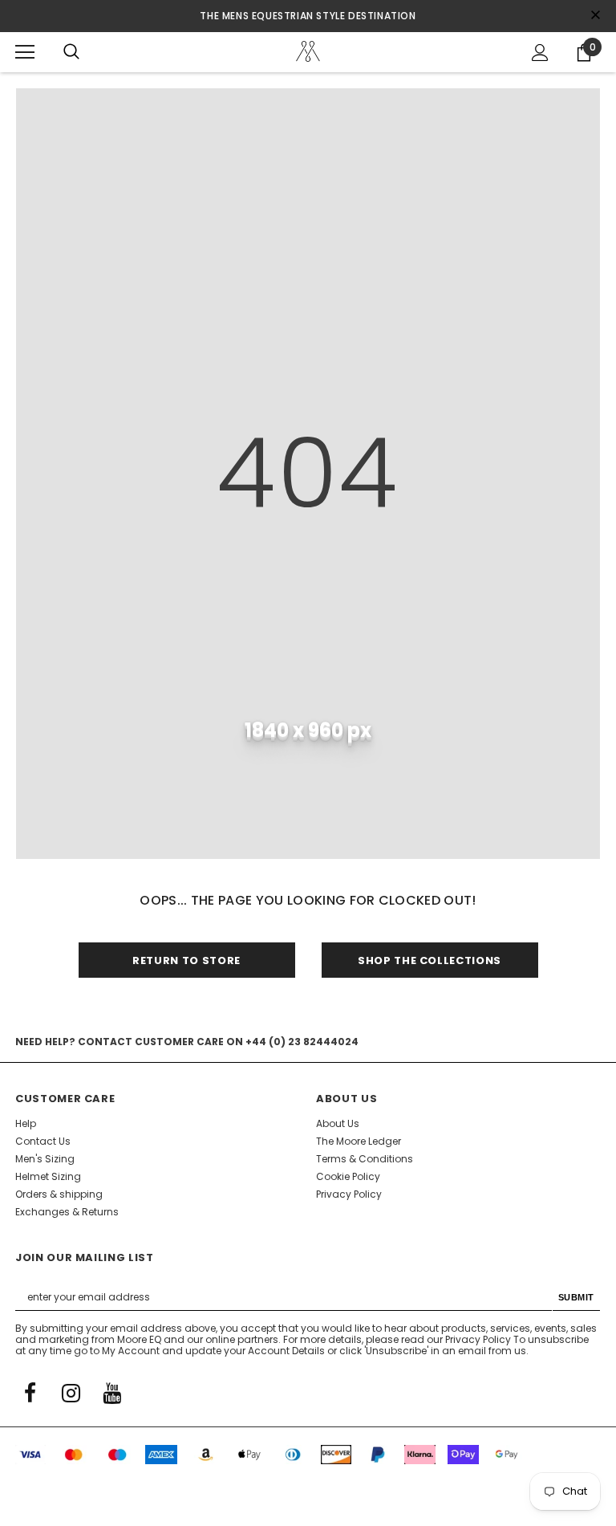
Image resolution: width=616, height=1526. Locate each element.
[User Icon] (540, 52)
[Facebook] (29, 1391)
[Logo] (308, 51)
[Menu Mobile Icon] (24, 52)
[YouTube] (111, 1391)
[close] (595, 16)
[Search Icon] (71, 52)
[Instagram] (70, 1391)
